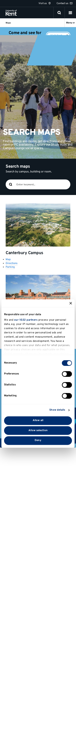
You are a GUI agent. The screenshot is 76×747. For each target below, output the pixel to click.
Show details (57, 410)
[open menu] (70, 12)
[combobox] (43, 184)
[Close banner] (70, 303)
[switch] (67, 374)
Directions (11, 263)
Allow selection (38, 430)
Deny (38, 440)
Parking (10, 267)
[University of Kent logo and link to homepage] (11, 12)
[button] (70, 12)
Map (8, 259)
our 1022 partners (26, 320)
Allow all (38, 420)
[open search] (59, 12)
